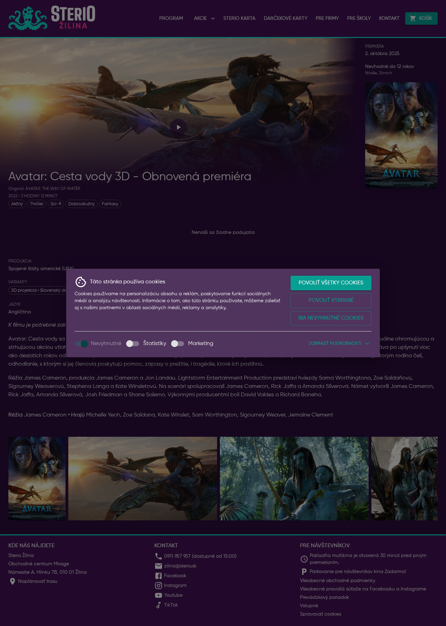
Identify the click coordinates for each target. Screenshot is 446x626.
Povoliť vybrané (331, 300)
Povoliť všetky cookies (331, 282)
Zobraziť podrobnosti (335, 343)
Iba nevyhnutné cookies (331, 318)
